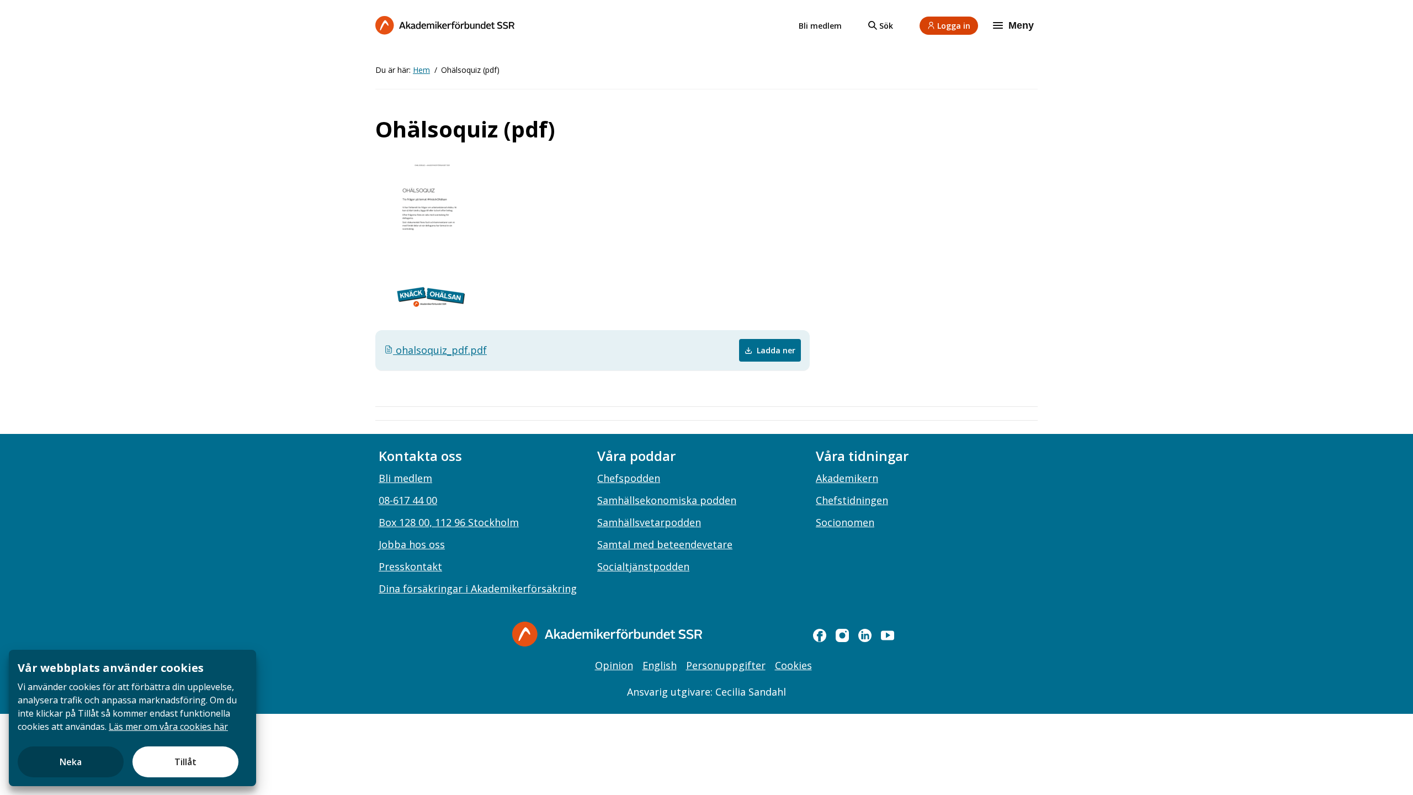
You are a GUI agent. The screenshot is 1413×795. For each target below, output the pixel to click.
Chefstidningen (852, 500)
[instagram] (842, 635)
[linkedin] (865, 635)
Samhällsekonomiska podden (666, 500)
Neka (71, 762)
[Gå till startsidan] (607, 634)
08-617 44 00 (408, 500)
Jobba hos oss (412, 544)
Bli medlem (820, 25)
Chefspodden (628, 478)
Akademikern (847, 478)
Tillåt (185, 762)
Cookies (793, 665)
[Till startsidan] (444, 25)
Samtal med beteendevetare (664, 544)
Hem (421, 70)
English (659, 665)
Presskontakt (410, 566)
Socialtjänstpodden (643, 566)
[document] (132, 718)
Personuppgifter (726, 665)
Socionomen (845, 522)
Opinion (614, 665)
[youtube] (887, 635)
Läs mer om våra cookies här (168, 726)
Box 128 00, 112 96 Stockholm (449, 522)
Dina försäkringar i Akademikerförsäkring (478, 588)
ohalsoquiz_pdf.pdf (440, 350)
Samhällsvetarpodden (649, 522)
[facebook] (819, 635)
